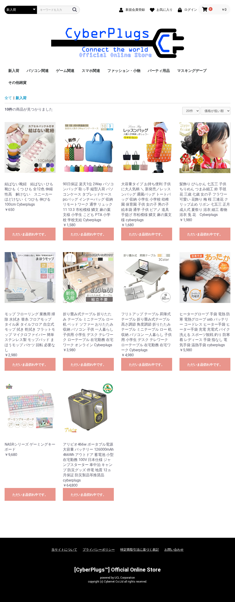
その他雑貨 (17, 82)
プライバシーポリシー (99, 549)
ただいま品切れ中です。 (30, 234)
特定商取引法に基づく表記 (139, 549)
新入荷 (13, 70)
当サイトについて (64, 549)
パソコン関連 (38, 70)
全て (8, 98)
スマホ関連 (91, 70)
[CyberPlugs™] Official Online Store (117, 570)
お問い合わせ (174, 549)
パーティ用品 (159, 70)
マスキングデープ (192, 70)
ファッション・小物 (123, 70)
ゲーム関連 (65, 70)
